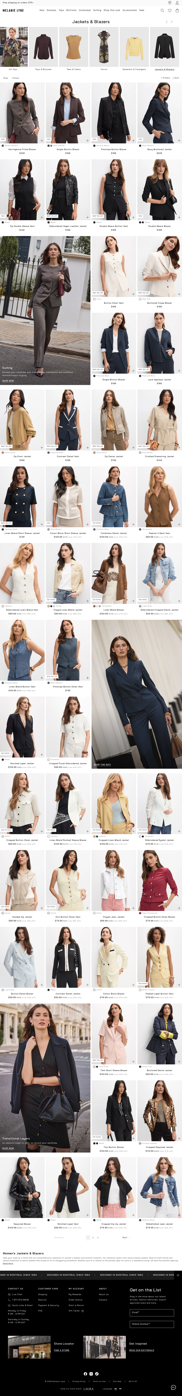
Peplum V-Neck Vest (159, 533)
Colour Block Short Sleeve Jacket (68, 533)
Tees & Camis (74, 69)
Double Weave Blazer (159, 226)
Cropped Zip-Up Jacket (114, 1224)
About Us (104, 1295)
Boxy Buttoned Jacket (160, 149)
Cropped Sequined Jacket (159, 1147)
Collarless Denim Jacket (114, 533)
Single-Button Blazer (68, 149)
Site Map (117, 1381)
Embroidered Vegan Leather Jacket (68, 226)
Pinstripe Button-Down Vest (68, 687)
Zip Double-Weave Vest (22, 226)
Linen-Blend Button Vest (22, 687)
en (115, 1389)
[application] (173, 1387)
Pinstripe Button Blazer (114, 149)
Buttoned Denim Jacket (159, 1071)
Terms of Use (99, 1381)
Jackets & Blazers (164, 69)
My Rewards (75, 1295)
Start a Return (76, 1305)
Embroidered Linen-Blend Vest (22, 610)
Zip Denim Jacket (114, 457)
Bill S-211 (133, 1381)
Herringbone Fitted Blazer (22, 149)
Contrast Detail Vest (68, 457)
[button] (166, 22)
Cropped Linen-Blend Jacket (114, 840)
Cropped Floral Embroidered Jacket (68, 764)
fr (120, 1389)
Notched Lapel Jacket (22, 764)
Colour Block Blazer (114, 994)
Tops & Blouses (43, 69)
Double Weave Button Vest (114, 226)
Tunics (104, 69)
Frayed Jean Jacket (113, 917)
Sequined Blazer (22, 1224)
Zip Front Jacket (22, 457)
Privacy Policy (79, 1381)
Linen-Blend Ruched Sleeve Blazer (68, 840)
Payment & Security (48, 1305)
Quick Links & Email (22, 1305)
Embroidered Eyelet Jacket (159, 840)
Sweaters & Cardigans (134, 69)
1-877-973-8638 (20, 1300)
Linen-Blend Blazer (114, 610)
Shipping (42, 1295)
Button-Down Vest (114, 303)
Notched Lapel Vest (68, 1224)
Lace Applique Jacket (159, 380)
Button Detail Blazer (22, 994)
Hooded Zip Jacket (22, 917)
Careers (103, 1300)
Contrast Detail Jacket (68, 994)
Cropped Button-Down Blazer (159, 917)
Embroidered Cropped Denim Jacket (159, 610)
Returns (42, 1300)
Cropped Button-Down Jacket (22, 840)
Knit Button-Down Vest (68, 917)
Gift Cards (74, 1311)
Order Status (75, 1300)
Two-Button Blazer (114, 1147)
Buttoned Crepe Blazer (159, 303)
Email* (135, 1312)
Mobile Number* (141, 1324)
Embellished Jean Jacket (159, 1224)
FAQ (40, 1311)
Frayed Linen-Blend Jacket (68, 610)
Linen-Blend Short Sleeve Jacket (22, 533)
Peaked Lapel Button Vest (160, 994)
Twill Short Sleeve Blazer (113, 1071)
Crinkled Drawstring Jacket (159, 457)
